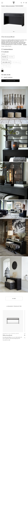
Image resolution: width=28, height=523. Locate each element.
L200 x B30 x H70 (6, 65)
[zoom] (14, 20)
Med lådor (4, 56)
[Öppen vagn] (26, 2)
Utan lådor (11, 56)
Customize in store (10, 80)
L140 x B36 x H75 (6, 62)
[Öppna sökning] (21, 2)
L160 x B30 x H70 (16, 62)
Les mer (25, 44)
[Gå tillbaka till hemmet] (14, 2)
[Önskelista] (23, 2)
